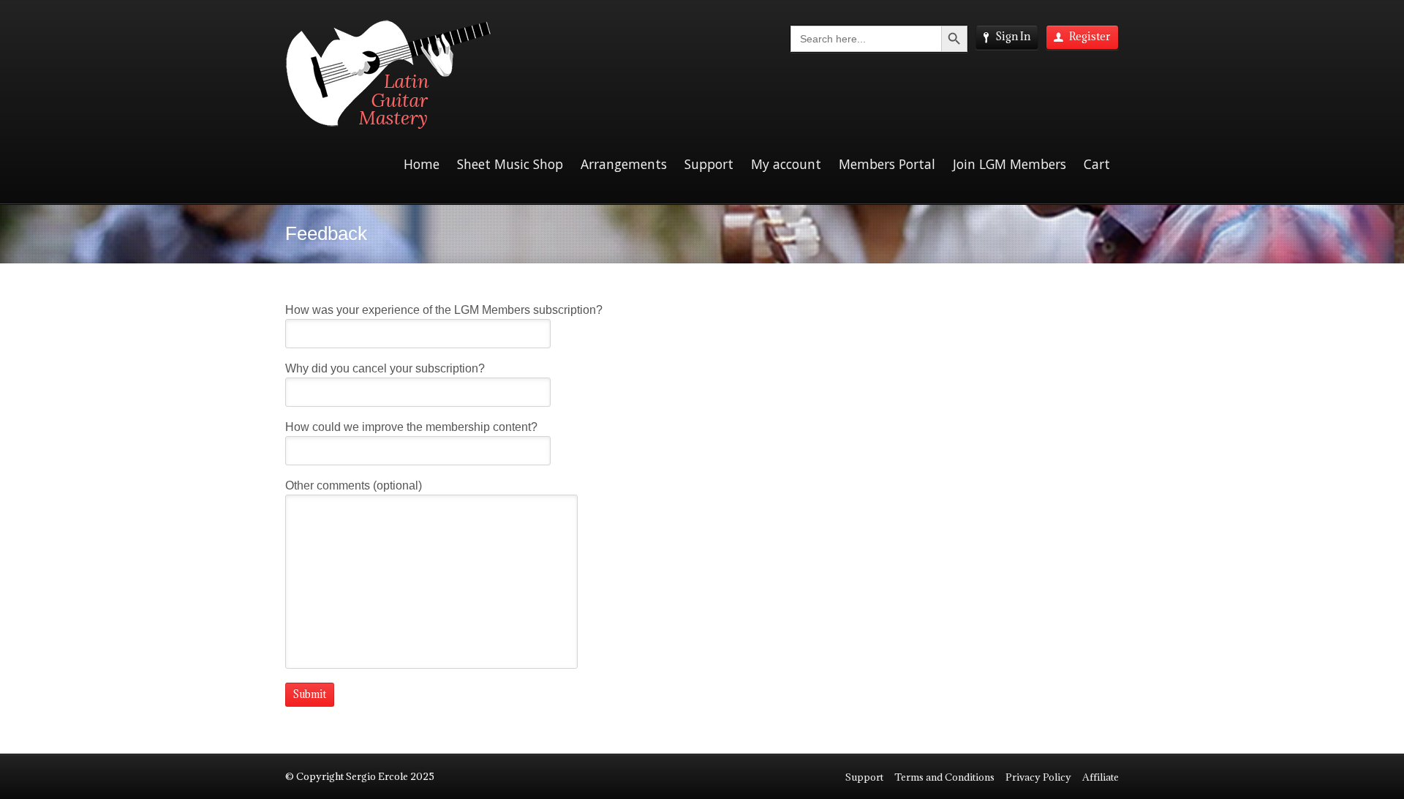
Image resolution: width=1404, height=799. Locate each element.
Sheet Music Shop (510, 164)
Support (708, 164)
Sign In (1012, 36)
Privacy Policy (1038, 777)
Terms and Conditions (944, 777)
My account (786, 164)
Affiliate (1100, 777)
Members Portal (887, 164)
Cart (1097, 164)
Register (1090, 36)
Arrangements (624, 164)
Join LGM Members (1009, 164)
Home (421, 164)
